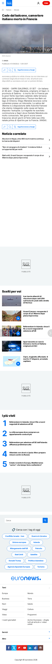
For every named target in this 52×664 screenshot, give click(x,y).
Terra (30, 598)
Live (46, 3)
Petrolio (38, 548)
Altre (4, 639)
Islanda (36, 542)
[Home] (3, 10)
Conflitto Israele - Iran (14, 536)
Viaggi (4, 609)
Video (4, 614)
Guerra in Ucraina (39, 536)
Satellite (33, 554)
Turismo (41, 567)
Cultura (30, 609)
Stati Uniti (19, 554)
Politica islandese (35, 561)
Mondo (16, 10)
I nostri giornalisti (9, 620)
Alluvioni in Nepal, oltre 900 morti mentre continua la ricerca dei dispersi (23, 140)
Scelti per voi (11, 291)
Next (4, 604)
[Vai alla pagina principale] (9, 3)
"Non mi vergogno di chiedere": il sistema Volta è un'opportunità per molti (22, 148)
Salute (30, 604)
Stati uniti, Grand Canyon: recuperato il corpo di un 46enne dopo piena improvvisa (23, 156)
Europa (5, 593)
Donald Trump (15, 561)
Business (5, 598)
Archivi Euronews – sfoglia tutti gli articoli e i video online (38, 622)
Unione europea (19, 542)
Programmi (32, 614)
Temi (4, 587)
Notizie (8, 10)
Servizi (5, 632)
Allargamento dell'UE (19, 548)
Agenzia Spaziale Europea (19, 567)
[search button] (45, 520)
